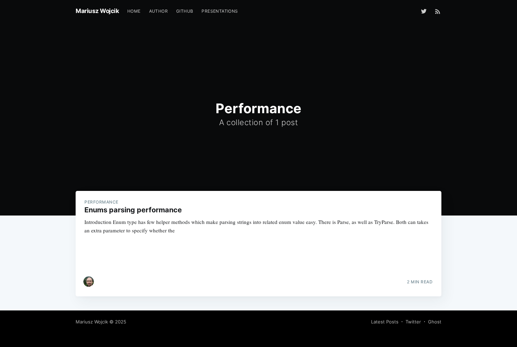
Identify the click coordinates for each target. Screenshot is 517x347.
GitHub (184, 11)
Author (158, 11)
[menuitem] (134, 11)
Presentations (220, 11)
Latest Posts (384, 321)
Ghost (434, 321)
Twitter (413, 321)
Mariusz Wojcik (97, 10)
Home (134, 11)
